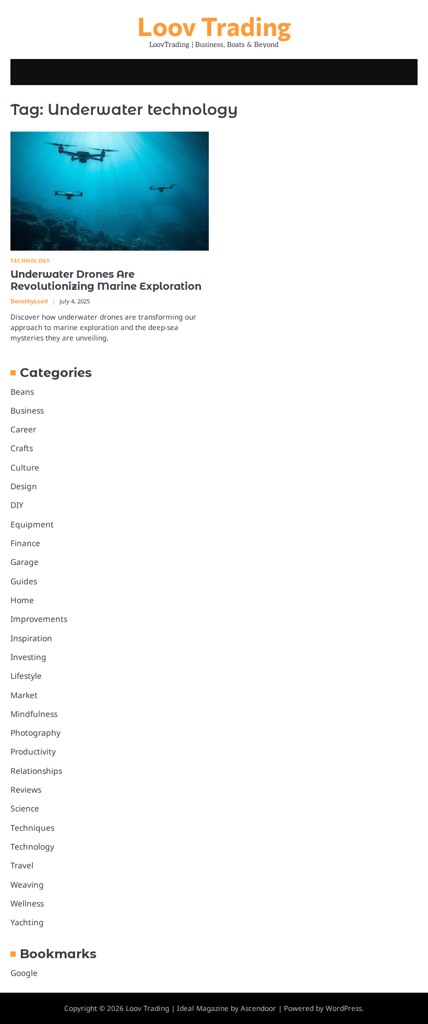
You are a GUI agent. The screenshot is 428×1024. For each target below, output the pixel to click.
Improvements (38, 619)
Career (23, 429)
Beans (22, 391)
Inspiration (31, 638)
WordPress (344, 1008)
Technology (30, 261)
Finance (25, 543)
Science (24, 808)
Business (27, 410)
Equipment (32, 524)
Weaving (27, 884)
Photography (35, 732)
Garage (24, 562)
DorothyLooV (29, 301)
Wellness (27, 903)
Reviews (25, 789)
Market (24, 695)
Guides (23, 581)
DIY (16, 505)
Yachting (27, 922)
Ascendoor (258, 1008)
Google (24, 973)
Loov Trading (214, 25)
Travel (21, 865)
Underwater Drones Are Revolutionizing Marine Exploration (105, 280)
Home (22, 600)
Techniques (32, 827)
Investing (28, 657)
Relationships (36, 770)
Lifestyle (26, 675)
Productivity (33, 751)
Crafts (21, 448)
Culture (24, 467)
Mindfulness (33, 714)
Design (23, 486)
